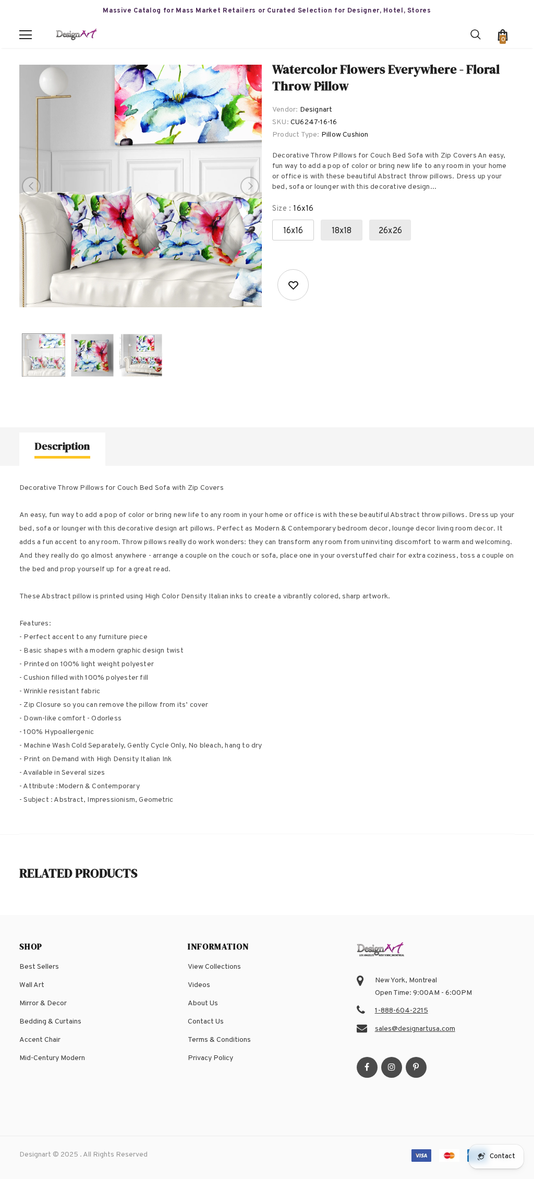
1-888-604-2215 (401, 1010)
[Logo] (77, 35)
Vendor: (285, 109)
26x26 (390, 231)
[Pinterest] (416, 1067)
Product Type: (296, 134)
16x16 (293, 231)
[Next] (249, 186)
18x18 (341, 231)
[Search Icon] (475, 35)
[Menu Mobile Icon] (25, 35)
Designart (316, 109)
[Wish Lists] (293, 284)
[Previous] (31, 186)
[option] (140, 186)
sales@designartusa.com (415, 1029)
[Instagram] (391, 1067)
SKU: (280, 122)
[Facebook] (367, 1067)
